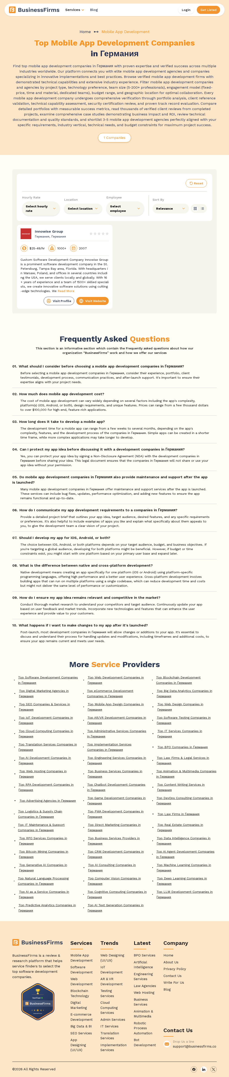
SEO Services (81, 1033)
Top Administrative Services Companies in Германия (116, 733)
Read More (66, 291)
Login (186, 10)
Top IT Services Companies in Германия (179, 733)
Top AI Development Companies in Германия (45, 760)
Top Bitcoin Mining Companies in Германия (43, 854)
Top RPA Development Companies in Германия (46, 787)
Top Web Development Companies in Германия (116, 680)
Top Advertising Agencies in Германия (47, 800)
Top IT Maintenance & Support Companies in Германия (41, 827)
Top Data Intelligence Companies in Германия (183, 840)
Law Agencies (145, 986)
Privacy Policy (174, 969)
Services (72, 10)
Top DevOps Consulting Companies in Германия (185, 800)
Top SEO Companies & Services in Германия (44, 706)
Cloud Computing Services (109, 1008)
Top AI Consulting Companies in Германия (112, 867)
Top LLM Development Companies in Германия (185, 894)
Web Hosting (144, 993)
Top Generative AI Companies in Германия (43, 867)
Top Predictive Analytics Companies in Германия (47, 907)
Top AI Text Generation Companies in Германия (116, 907)
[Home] (34, 9)
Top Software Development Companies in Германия (48, 680)
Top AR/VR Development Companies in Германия (116, 720)
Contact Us (172, 976)
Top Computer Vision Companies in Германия (114, 881)
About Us (170, 962)
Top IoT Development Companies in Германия (46, 720)
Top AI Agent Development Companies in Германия (185, 854)
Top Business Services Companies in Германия (115, 773)
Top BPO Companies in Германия (182, 747)
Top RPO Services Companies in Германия (43, 840)
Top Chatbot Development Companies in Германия (116, 787)
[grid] (195, 208)
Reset (198, 183)
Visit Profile (62, 301)
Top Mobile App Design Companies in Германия (116, 706)
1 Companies (114, 138)
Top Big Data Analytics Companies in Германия (184, 693)
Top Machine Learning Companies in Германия (184, 867)
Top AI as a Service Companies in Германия (44, 894)
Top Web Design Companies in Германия (180, 706)
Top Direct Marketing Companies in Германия (114, 827)
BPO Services (144, 955)
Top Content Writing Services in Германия (181, 787)
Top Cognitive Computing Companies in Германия (117, 894)
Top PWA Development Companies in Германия (116, 814)
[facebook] (194, 1069)
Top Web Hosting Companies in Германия (43, 773)
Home (85, 31)
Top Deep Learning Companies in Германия (182, 881)
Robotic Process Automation (143, 1028)
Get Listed (208, 10)
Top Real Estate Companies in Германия (180, 827)
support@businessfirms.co (194, 1046)
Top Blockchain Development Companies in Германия (178, 680)
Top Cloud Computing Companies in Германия (46, 733)
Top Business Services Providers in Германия (114, 840)
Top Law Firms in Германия (178, 814)
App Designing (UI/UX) (78, 1045)
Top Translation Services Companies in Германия (48, 747)
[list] (202, 208)
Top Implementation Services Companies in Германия (109, 747)
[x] (213, 1069)
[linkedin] (204, 1069)
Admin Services (112, 1020)
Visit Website (95, 301)
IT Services (109, 1026)
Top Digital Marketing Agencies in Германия (44, 693)
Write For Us (173, 983)
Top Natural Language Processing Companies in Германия (43, 881)
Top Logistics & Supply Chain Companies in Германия (40, 814)
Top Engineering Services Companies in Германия (116, 760)
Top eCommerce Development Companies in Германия (110, 693)
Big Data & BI (81, 1026)
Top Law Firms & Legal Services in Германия (183, 760)
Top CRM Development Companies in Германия (116, 854)
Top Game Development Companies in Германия (116, 800)
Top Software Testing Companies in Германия (184, 720)
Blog (94, 10)
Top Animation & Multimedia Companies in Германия (186, 773)
